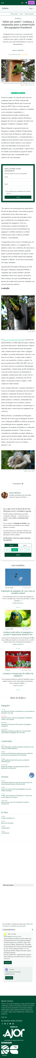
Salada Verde (9, 587)
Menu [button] (31, 8)
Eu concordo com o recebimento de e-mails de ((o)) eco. (18, 192)
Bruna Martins (18, 50)
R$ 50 (21, 550)
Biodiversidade (14, 14)
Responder (8, 962)
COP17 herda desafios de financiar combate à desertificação (15, 760)
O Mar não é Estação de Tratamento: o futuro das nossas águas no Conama (16, 796)
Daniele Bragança (18, 603)
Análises (3, 709)
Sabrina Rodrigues (18, 644)
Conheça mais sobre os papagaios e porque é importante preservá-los (18, 633)
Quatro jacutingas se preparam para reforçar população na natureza (15, 767)
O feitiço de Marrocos (8, 818)
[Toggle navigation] (26, 2)
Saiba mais (4, 1017)
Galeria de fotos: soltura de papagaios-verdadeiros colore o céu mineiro (16, 718)
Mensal (11, 545)
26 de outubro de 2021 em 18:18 (12, 936)
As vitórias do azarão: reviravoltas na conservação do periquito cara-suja (18, 712)
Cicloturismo (5, 833)
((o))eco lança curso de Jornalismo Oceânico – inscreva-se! (15, 803)
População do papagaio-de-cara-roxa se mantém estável (18, 592)
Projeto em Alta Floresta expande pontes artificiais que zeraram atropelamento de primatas (17, 754)
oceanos (4, 776)
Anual (24, 545)
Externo (3, 745)
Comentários (17, 483)
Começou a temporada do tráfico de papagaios (18, 674)
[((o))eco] (5, 8)
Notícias (18, 18)
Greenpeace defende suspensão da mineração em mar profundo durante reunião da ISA (16, 783)
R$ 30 (14, 550)
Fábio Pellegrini (18, 685)
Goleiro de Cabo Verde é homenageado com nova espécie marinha (16, 790)
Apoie (31, 2)
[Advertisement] (18, 863)
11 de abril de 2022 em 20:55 (13, 972)
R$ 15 (8, 550)
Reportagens (4, 722)
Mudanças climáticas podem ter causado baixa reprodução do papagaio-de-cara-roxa (16, 731)
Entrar (4, 1055)
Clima (21, 14)
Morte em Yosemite (7, 823)
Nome (6, 177)
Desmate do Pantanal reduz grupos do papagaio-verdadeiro (16, 725)
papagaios (22, 93)
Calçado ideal (5, 828)
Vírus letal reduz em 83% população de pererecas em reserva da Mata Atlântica (17, 747)
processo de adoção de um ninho (14, 339)
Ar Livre (4, 812)
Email (6, 184)
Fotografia (3, 716)
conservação (15, 93)
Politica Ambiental (29, 14)
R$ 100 (28, 550)
